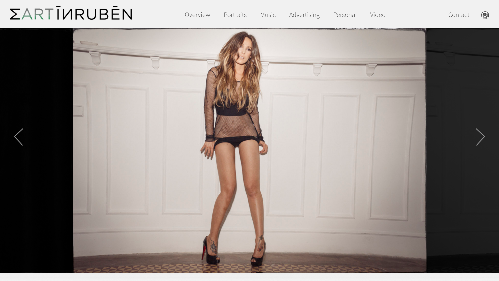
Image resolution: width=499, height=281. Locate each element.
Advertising (304, 14)
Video (378, 14)
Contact (459, 14)
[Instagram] (485, 16)
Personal (345, 14)
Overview (197, 14)
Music (268, 14)
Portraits (235, 14)
